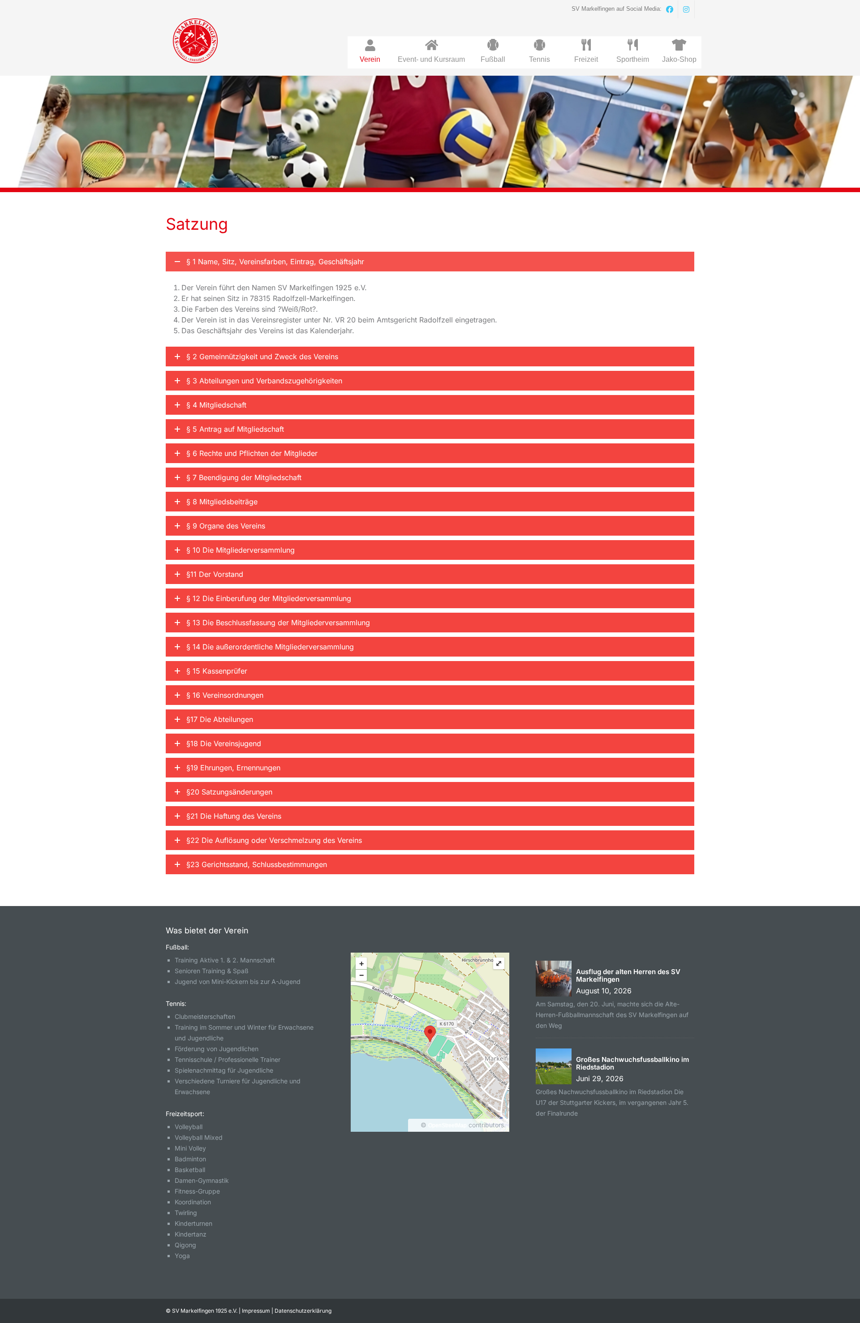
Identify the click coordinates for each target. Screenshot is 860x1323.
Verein (370, 59)
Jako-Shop (679, 59)
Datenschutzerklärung (303, 1310)
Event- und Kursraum (431, 59)
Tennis (539, 59)
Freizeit (586, 59)
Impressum (256, 1310)
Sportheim (632, 59)
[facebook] (670, 9)
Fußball (493, 59)
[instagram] (686, 9)
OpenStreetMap (447, 1125)
